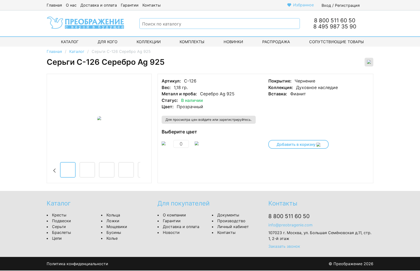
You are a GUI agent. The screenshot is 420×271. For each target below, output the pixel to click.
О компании (174, 215)
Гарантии (130, 5)
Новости (171, 232)
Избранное (303, 4)
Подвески (61, 220)
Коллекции (149, 41)
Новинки (233, 41)
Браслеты (61, 232)
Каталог (70, 41)
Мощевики (116, 226)
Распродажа (276, 41)
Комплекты (192, 41)
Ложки (112, 220)
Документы (228, 215)
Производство (231, 220)
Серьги (59, 226)
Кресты (59, 215)
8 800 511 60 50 (334, 20)
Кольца (113, 215)
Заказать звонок (284, 246)
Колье (112, 238)
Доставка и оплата (98, 5)
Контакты (151, 5)
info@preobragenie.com (290, 224)
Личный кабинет (233, 226)
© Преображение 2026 (351, 263)
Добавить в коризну (296, 144)
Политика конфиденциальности (77, 263)
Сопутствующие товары (336, 41)
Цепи (57, 238)
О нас (71, 5)
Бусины (113, 232)
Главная (54, 5)
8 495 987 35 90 (334, 26)
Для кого (107, 41)
